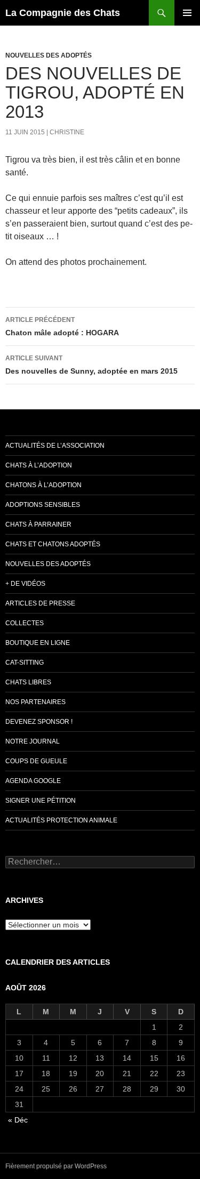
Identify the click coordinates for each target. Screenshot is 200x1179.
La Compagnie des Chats (62, 12)
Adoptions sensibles (42, 504)
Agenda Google (33, 781)
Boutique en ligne (37, 643)
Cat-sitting (24, 662)
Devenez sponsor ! (39, 721)
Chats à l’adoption (38, 465)
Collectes (24, 623)
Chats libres (28, 682)
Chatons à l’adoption (43, 485)
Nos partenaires (35, 702)
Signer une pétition (40, 800)
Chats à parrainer (38, 524)
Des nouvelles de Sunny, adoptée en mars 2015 (91, 364)
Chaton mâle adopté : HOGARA (62, 326)
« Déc (18, 1120)
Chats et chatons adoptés (52, 544)
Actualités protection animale (61, 820)
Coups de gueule (36, 761)
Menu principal (187, 13)
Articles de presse (40, 603)
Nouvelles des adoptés (48, 55)
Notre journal (32, 741)
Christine (67, 132)
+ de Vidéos (25, 583)
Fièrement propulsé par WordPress (56, 1166)
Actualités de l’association (55, 445)
